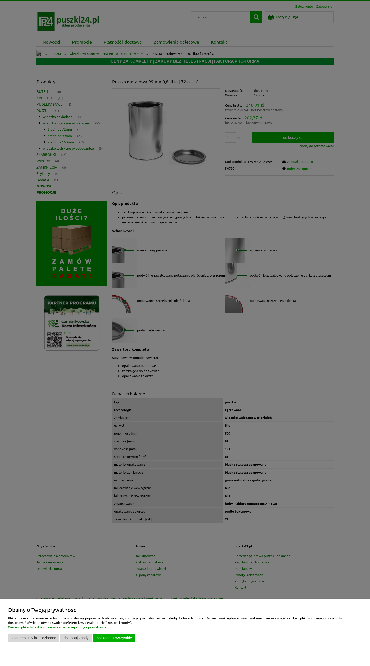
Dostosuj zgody (76, 638)
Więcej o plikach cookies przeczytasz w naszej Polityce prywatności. (57, 627)
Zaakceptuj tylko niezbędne (34, 638)
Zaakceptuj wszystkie (114, 638)
